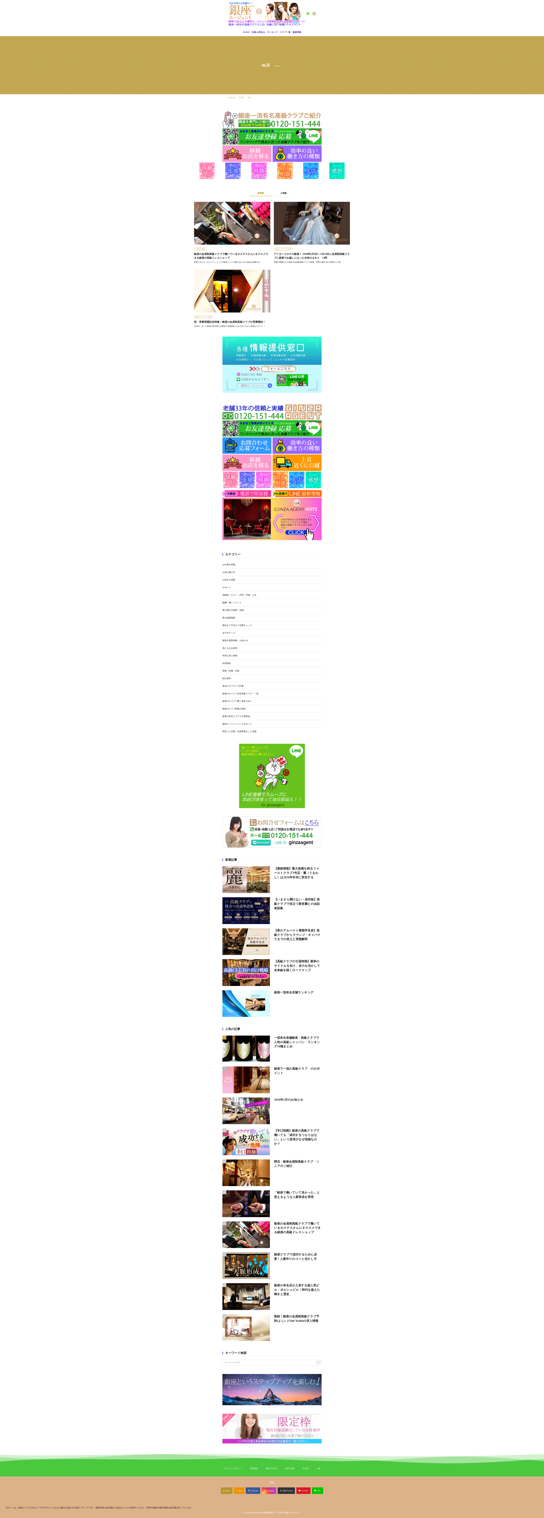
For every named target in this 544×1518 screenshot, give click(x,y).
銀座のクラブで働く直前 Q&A (236, 701)
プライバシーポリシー (233, 1468)
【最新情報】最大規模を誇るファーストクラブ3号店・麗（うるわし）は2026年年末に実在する (296, 873)
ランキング (272, 32)
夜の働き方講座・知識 (233, 610)
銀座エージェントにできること (237, 724)
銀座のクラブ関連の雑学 (234, 709)
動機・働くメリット (232, 602)
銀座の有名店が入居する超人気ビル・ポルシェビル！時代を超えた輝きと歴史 (297, 1290)
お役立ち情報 (200, 249)
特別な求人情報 (229, 655)
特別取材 (226, 663)
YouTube (304, 1491)
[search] (318, 1362)
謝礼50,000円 (271, 1468)
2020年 (241, 97)
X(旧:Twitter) (287, 1491)
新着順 (261, 193)
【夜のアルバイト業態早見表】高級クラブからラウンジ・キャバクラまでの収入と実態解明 (297, 935)
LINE (319, 1491)
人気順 (283, 193)
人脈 (318, 1468)
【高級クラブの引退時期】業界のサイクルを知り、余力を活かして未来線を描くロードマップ (297, 966)
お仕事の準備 (228, 564)
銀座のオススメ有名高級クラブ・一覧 (240, 693)
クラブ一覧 (285, 32)
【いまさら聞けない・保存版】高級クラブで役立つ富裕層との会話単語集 (297, 904)
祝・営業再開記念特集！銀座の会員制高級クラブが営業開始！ (229, 321)
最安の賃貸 (290, 1468)
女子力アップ (228, 633)
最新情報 (297, 32)
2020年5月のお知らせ (288, 1099)
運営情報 (254, 1468)
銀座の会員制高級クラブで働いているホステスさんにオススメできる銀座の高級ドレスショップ (297, 1228)
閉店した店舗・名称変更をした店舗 (239, 731)
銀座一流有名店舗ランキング (294, 992)
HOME (246, 32)
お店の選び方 (228, 572)
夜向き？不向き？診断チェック (237, 625)
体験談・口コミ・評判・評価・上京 (239, 595)
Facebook (254, 1491)
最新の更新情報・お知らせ (235, 640)
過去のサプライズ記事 (283, 249)
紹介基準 (226, 678)
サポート (226, 587)
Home (228, 1491)
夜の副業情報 (228, 618)
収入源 (305, 1468)
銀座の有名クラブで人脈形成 (236, 716)
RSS (240, 1491)
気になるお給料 (229, 648)
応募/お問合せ (258, 32)
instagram (270, 1491)
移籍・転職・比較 (230, 671)
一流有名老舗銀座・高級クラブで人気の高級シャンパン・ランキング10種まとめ (297, 1042)
